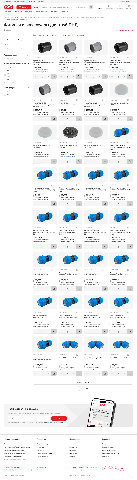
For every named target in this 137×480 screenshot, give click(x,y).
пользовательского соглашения (53, 422)
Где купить (28, 12)
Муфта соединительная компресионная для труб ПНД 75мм (69, 232)
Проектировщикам (41, 12)
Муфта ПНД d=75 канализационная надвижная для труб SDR (69, 62)
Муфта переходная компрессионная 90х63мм (93, 316)
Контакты (41, 2)
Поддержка (65, 12)
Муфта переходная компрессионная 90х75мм (119, 316)
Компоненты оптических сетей (15, 460)
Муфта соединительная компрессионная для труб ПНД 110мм (121, 232)
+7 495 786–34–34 (11, 467)
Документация (107, 444)
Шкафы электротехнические (14, 450)
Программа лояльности (110, 453)
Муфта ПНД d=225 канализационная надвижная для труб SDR (94, 105)
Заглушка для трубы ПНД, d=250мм (93, 146)
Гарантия (105, 457)
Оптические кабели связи (13, 457)
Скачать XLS (120, 30)
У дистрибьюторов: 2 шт (91, 72)
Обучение (40, 450)
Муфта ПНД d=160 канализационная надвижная (69, 104)
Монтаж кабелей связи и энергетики (17, 447)
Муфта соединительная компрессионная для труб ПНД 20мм (121, 147)
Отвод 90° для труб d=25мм (94, 358)
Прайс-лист (31, 2)
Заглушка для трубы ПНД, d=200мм (42, 146)
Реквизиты (7, 2)
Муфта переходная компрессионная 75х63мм (68, 316)
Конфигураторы (75, 453)
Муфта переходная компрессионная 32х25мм (68, 274)
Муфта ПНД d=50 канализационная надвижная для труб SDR (43, 62)
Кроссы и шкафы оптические (14, 453)
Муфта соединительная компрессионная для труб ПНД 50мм (121, 190)
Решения (18, 12)
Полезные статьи (108, 447)
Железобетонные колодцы (13, 444)
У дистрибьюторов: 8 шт (40, 241)
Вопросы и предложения (46, 444)
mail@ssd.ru (41, 467)
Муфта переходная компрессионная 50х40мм (119, 274)
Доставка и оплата (19, 2)
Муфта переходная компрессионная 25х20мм (42, 274)
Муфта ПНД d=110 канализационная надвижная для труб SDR (120, 62)
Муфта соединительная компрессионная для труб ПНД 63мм (44, 232)
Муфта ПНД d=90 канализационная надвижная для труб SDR (94, 62)
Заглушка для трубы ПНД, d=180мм (119, 104)
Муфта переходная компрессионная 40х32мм (93, 274)
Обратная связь (42, 457)
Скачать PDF (129, 30)
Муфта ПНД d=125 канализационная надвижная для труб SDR (43, 105)
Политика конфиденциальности (14, 475)
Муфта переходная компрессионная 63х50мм (42, 316)
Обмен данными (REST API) (46, 453)
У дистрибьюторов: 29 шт (67, 157)
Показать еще (82, 382)
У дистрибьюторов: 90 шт (118, 72)
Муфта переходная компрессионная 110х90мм (42, 359)
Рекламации (41, 447)
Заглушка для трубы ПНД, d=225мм (68, 146)
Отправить (59, 418)
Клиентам (54, 12)
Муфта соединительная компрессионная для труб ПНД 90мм (95, 232)
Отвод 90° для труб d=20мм (68, 358)
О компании (8, 12)
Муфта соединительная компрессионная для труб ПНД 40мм (95, 190)
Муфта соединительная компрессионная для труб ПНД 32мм (70, 190)
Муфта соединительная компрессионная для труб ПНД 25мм (44, 190)
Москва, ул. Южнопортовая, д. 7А (83, 467)
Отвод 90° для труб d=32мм (119, 358)
